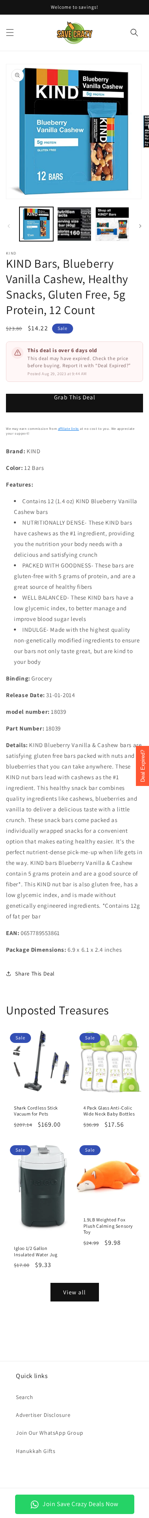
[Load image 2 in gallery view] (74, 224)
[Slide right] (140, 226)
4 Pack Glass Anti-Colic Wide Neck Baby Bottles (109, 1111)
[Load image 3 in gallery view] (112, 224)
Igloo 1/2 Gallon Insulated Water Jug (35, 1251)
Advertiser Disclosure (43, 1414)
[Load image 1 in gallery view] (36, 224)
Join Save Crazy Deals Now (80, 1504)
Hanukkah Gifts (35, 1451)
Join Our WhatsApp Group (49, 1432)
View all (74, 1292)
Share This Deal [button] (35, 973)
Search (24, 1397)
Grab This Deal (74, 397)
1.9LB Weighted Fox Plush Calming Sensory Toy (108, 1226)
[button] (10, 32)
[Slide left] (8, 226)
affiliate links (68, 428)
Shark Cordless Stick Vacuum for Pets (36, 1111)
